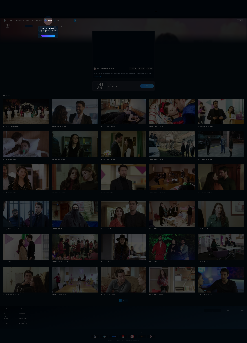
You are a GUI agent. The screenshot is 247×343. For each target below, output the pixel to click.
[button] (57, 27)
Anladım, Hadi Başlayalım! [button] (48, 35)
